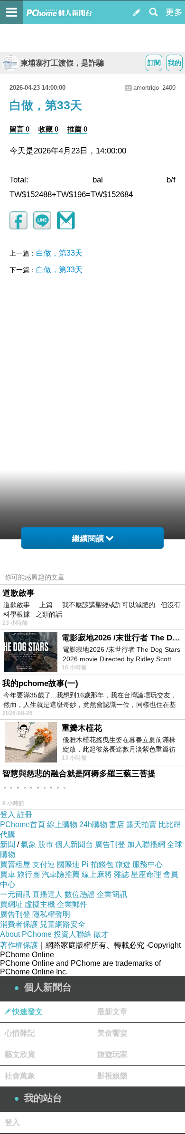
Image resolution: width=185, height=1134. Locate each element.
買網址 (11, 904)
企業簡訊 (112, 894)
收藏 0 (48, 129)
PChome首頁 (22, 824)
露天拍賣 (141, 824)
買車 (7, 874)
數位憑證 (80, 894)
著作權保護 (19, 945)
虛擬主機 (40, 904)
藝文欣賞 (20, 1054)
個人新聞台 (74, 844)
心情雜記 (20, 1033)
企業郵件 (72, 904)
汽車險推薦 (61, 874)
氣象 (28, 844)
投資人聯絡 (73, 934)
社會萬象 (20, 1076)
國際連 (68, 864)
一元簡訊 (15, 894)
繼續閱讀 (88, 538)
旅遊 (122, 864)
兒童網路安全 (62, 924)
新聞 (7, 844)
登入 (7, 814)
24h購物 (93, 824)
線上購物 (62, 824)
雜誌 (121, 874)
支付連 (43, 864)
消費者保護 (19, 924)
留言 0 (19, 129)
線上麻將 (97, 874)
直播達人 (47, 894)
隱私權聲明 (51, 914)
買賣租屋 (15, 864)
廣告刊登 (110, 844)
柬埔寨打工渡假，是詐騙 (62, 63)
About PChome (26, 934)
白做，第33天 (59, 253)
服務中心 (147, 864)
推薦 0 (77, 129)
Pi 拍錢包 (97, 864)
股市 (45, 844)
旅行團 (28, 874)
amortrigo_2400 (154, 87)
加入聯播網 (146, 844)
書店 (116, 824)
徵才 (101, 934)
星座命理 (146, 874)
